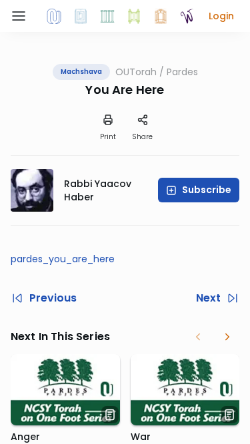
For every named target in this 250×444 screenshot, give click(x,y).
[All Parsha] (134, 16)
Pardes (182, 72)
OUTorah (136, 72)
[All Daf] (160, 16)
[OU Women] (187, 16)
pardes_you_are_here (63, 259)
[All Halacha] (107, 16)
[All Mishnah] (80, 16)
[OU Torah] (54, 16)
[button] (221, 16)
